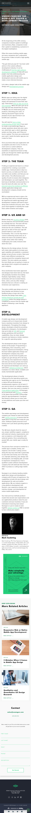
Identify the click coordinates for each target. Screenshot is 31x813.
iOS (15, 331)
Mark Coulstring (17, 25)
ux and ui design (18, 219)
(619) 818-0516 (15, 716)
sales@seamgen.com (15, 712)
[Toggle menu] (28, 3)
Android (22, 331)
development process (17, 86)
